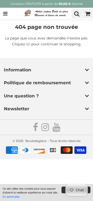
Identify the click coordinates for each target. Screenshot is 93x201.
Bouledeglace (36, 141)
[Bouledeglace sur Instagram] (45, 129)
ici (28, 44)
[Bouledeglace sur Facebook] (36, 129)
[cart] (87, 13)
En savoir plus (11, 196)
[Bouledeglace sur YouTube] (56, 129)
